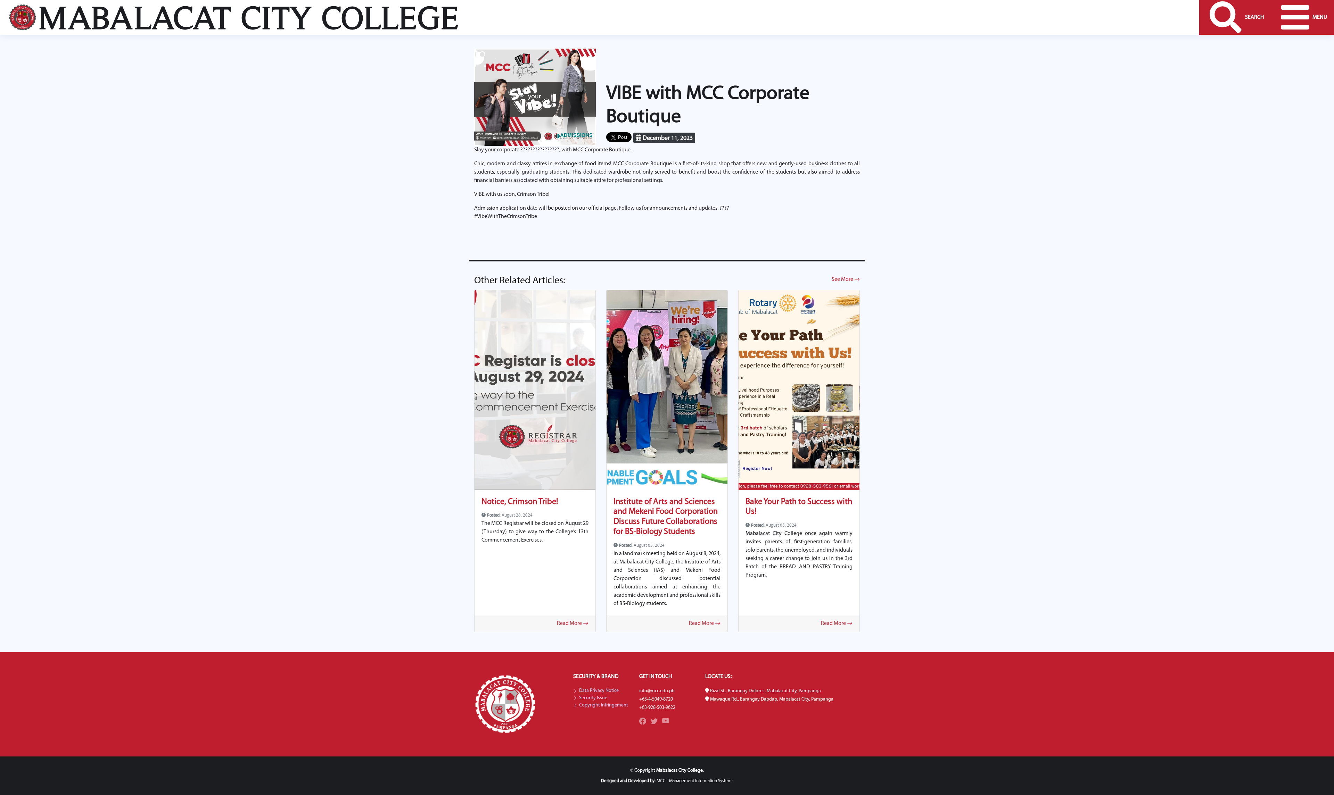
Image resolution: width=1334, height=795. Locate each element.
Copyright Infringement (603, 705)
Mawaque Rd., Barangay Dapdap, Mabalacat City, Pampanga (771, 699)
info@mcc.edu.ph (657, 691)
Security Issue (593, 698)
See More (843, 279)
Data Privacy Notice (599, 690)
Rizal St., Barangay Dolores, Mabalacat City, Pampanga (765, 691)
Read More (570, 623)
